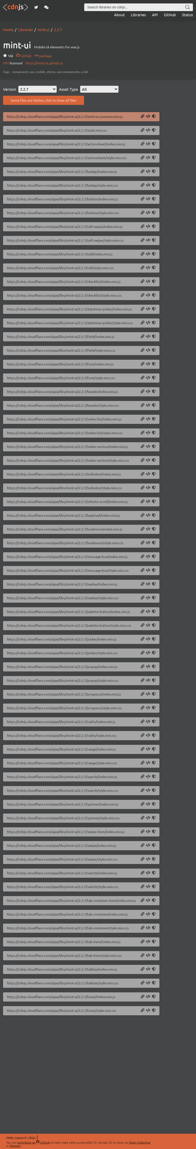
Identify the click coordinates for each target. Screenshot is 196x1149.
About (119, 14)
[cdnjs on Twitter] (36, 7)
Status (187, 14)
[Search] (187, 7)
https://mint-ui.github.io (44, 63)
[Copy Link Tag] (148, 130)
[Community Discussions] (46, 7)
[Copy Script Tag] (148, 116)
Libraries (138, 14)
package (45, 56)
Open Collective (139, 1142)
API (155, 14)
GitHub (170, 14)
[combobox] (37, 89)
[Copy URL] (142, 116)
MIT (6, 63)
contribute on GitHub (33, 1142)
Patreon (15, 1145)
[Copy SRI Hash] (154, 116)
